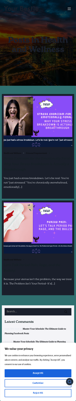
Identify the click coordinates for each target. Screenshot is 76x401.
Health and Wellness (12, 153)
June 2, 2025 (30, 259)
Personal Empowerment (36, 153)
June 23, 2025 (57, 153)
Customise (38, 383)
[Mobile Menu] (69, 9)
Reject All (38, 393)
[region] (38, 372)
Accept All (38, 373)
